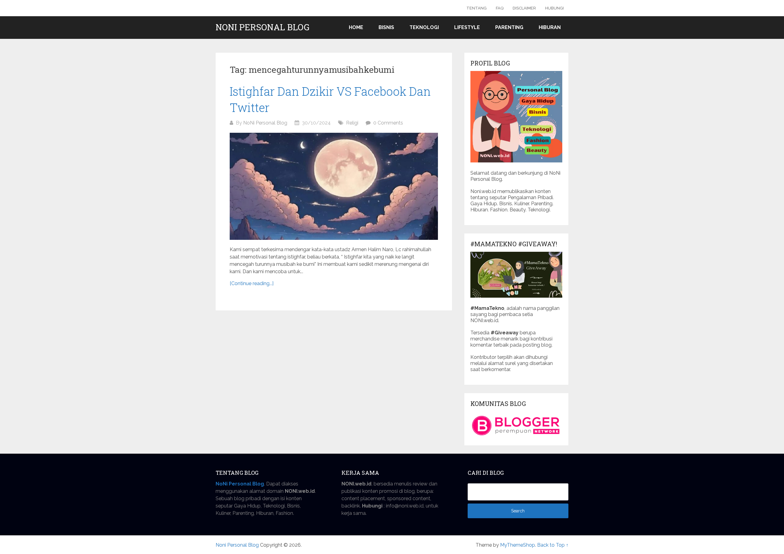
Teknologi (424, 27)
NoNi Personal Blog (265, 123)
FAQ (499, 8)
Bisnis (386, 27)
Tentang (476, 8)
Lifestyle (467, 27)
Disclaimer (524, 8)
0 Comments (388, 123)
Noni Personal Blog (262, 27)
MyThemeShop (517, 545)
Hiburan (550, 27)
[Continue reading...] (251, 283)
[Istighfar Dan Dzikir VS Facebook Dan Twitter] (334, 186)
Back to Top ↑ (552, 545)
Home (356, 27)
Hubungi (554, 8)
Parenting (509, 27)
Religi (352, 123)
